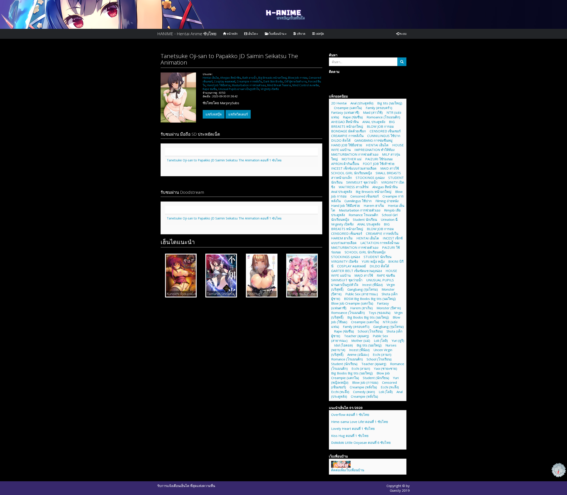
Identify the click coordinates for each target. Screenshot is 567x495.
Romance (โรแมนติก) (347, 359)
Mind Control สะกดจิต (305, 85)
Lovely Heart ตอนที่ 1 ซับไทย (353, 428)
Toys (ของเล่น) (379, 312)
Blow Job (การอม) (365, 382)
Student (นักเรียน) (344, 364)
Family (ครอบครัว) (379, 108)
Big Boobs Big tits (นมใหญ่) (368, 317)
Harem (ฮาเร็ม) (361, 308)
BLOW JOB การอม (380, 126)
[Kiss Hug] (262, 275)
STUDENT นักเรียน (377, 256)
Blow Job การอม (297, 78)
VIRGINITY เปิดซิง (344, 261)
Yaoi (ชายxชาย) (385, 368)
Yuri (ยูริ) (398, 340)
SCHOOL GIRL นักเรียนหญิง (351, 173)
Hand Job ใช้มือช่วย (218, 85)
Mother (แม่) (360, 340)
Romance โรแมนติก (363, 215)
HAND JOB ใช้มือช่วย (346, 145)
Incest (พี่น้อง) (372, 284)
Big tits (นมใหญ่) (389, 103)
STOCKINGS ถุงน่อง (370, 177)
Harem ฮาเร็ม (374, 205)
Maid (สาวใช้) (373, 112)
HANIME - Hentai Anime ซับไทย (186, 34)
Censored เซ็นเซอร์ (364, 196)
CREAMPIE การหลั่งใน (347, 135)
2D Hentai (339, 103)
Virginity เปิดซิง (269, 89)
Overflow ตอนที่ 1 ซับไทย (350, 414)
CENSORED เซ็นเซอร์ (385, 131)
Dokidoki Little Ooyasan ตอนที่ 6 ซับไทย (361, 442)
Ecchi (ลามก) (382, 354)
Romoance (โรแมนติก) (383, 117)
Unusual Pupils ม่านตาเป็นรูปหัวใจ (238, 89)
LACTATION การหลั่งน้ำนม (379, 243)
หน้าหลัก (232, 34)
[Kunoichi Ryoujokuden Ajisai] (181, 275)
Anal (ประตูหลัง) (361, 103)
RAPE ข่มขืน (386, 275)
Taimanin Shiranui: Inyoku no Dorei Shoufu (221, 294)
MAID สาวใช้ (389, 168)
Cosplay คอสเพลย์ (224, 81)
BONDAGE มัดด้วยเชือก (348, 131)
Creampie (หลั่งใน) (363, 387)
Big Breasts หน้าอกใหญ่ (272, 78)
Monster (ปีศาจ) (389, 308)
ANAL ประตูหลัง (373, 121)
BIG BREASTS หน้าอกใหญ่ (363, 124)
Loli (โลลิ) (381, 340)
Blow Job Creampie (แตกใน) (352, 303)
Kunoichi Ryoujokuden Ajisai (181, 294)
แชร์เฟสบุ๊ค (214, 114)
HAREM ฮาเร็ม (342, 238)
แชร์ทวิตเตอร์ (238, 114)
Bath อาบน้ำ (249, 78)
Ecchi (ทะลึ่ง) (390, 387)
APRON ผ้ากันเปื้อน (345, 163)
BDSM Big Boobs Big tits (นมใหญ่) (370, 298)
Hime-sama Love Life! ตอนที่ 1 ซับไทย (359, 421)
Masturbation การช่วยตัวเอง (248, 85)
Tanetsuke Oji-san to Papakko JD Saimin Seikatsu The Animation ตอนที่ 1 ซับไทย (224, 160)
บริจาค (300, 34)
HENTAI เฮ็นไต (377, 145)
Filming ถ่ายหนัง (386, 201)
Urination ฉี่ (389, 219)
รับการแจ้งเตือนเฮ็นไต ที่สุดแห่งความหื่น (186, 485)
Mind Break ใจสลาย (278, 85)
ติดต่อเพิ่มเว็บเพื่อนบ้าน (347, 470)
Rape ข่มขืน (210, 89)
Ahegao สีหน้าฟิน (230, 78)
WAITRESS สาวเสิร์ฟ (354, 187)
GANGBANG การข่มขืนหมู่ (373, 140)
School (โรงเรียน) (370, 331)
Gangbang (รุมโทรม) (362, 289)
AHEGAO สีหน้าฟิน (345, 121)
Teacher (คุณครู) (356, 336)
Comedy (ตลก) (364, 391)
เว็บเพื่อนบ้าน (276, 34)
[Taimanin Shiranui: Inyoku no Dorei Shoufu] (221, 275)
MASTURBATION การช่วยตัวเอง (354, 154)
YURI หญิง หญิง (373, 261)
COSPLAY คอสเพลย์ (351, 266)
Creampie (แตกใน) (348, 108)
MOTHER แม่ (351, 159)
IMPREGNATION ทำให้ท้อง (374, 149)
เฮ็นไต (251, 34)
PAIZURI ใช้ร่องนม (379, 159)
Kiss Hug (254, 294)
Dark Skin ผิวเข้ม (273, 81)
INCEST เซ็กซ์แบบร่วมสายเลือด (354, 168)
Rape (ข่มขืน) (353, 117)
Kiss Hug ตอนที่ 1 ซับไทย (350, 435)
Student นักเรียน (365, 219)
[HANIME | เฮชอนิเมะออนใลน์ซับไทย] (341, 464)
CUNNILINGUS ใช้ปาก (383, 135)
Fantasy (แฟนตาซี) (345, 112)
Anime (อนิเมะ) (358, 354)
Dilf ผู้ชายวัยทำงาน (295, 81)
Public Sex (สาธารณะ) (361, 294)
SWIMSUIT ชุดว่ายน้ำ (361, 182)
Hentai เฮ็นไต (211, 78)
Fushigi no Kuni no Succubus (302, 294)
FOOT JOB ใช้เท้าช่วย (378, 163)
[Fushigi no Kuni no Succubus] (302, 275)
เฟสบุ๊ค (319, 34)
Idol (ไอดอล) (343, 345)
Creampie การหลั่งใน (249, 81)
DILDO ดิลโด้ (341, 140)
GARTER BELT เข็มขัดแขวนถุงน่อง (356, 270)
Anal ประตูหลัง (341, 191)
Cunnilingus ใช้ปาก (358, 201)
